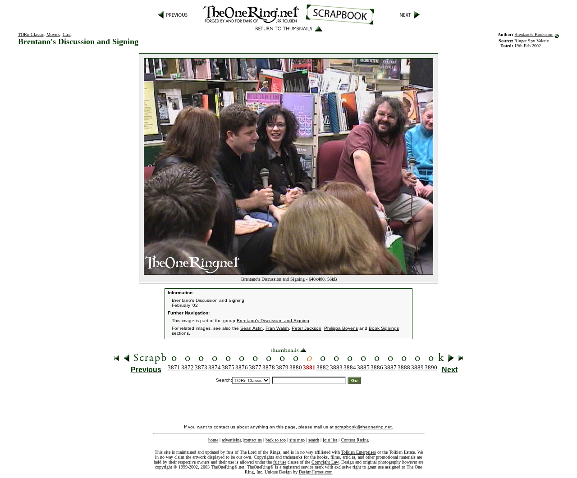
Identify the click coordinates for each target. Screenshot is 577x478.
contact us (253, 439)
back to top (276, 439)
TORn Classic (31, 34)
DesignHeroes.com (316, 471)
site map (297, 439)
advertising (232, 439)
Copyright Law (325, 462)
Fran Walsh (277, 328)
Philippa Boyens (341, 328)
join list (330, 439)
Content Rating (355, 439)
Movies (53, 34)
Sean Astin (251, 328)
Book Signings (384, 328)
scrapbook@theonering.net (363, 426)
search (313, 439)
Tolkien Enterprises (358, 452)
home (213, 439)
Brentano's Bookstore (533, 34)
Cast (67, 34)
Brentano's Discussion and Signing (273, 320)
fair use (279, 462)
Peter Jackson (306, 328)
